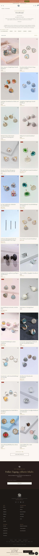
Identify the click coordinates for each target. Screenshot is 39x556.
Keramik (11, 31)
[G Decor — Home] (19, 6)
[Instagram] (16, 502)
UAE (31, 541)
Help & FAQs (22, 514)
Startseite (3, 8)
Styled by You (5, 530)
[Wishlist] (35, 5)
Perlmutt (19, 31)
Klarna (21, 518)
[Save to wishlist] (18, 39)
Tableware (4, 511)
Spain (29, 541)
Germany (18, 541)
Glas (15, 31)
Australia (13, 541)
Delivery (21, 509)
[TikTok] (23, 502)
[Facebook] (18, 502)
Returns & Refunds (22, 511)
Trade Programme (22, 528)
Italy (26, 541)
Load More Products (19, 454)
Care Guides (22, 516)
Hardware (4, 509)
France (22, 541)
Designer (24, 31)
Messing (29, 31)
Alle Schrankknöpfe (4, 31)
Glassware (4, 514)
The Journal (5, 535)
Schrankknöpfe (7, 8)
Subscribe (19, 483)
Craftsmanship (5, 528)
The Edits (4, 521)
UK (6, 541)
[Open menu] (1, 5)
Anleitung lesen (19, 21)
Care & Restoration (23, 530)
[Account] (34, 5)
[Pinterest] (21, 502)
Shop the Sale (28, 551)
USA (9, 541)
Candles (4, 516)
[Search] (3, 5)
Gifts (4, 518)
